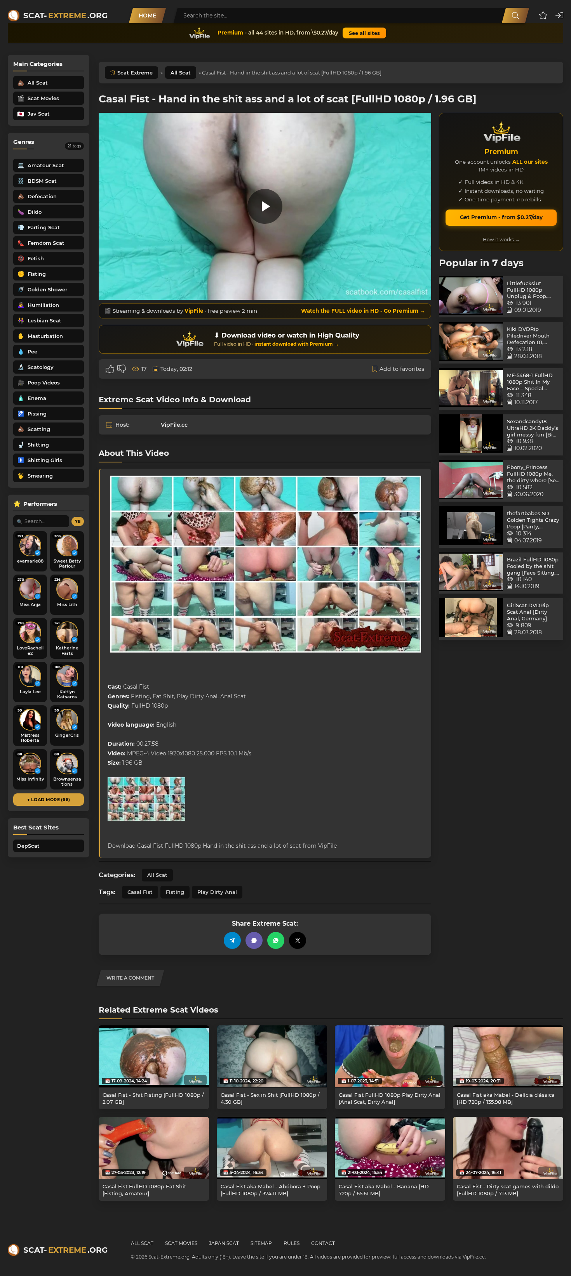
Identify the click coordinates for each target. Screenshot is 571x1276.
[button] (543, 15)
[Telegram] (232, 940)
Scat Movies (181, 1243)
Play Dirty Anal (217, 892)
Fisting (175, 892)
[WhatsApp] (275, 940)
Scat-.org (65, 15)
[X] (297, 940)
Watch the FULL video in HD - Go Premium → (363, 311)
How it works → (501, 239)
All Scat (181, 72)
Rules (291, 1243)
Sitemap (261, 1243)
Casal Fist (140, 892)
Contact (323, 1243)
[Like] (110, 369)
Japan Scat (224, 1243)
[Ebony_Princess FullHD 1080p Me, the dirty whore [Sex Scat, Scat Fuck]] (471, 481)
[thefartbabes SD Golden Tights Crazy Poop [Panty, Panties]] (471, 527)
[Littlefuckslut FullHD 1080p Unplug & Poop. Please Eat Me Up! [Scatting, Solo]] (471, 297)
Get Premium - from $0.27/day (501, 217)
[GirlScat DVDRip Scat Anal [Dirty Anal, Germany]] (471, 619)
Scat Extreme (135, 72)
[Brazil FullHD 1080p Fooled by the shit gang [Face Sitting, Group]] (471, 573)
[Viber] (254, 940)
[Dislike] (121, 369)
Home (147, 15)
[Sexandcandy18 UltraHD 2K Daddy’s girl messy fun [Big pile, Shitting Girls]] (471, 435)
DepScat (28, 846)
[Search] (515, 15)
